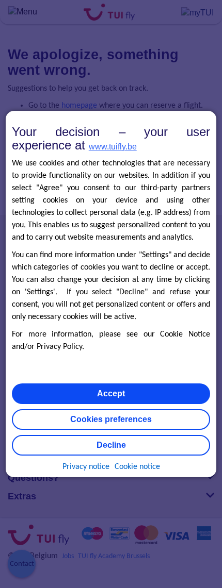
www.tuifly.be (113, 146)
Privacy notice (85, 467)
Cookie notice (137, 467)
